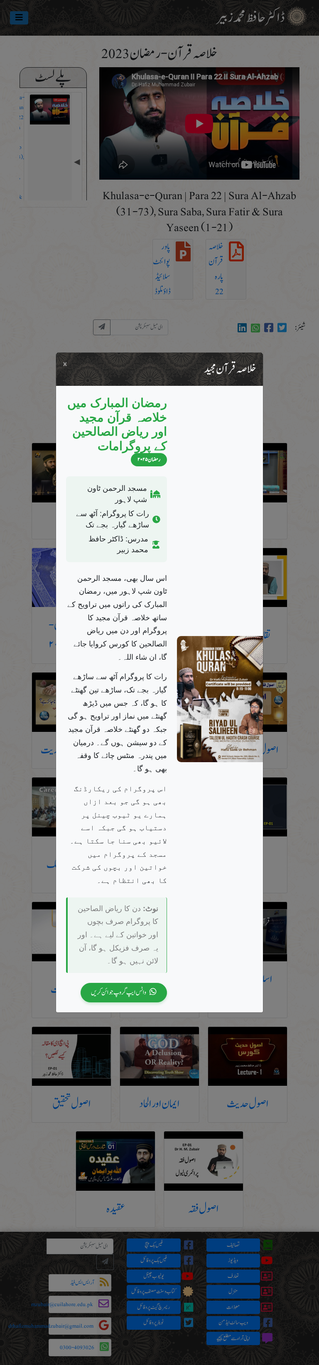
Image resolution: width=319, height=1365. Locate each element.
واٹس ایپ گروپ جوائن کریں (118, 992)
